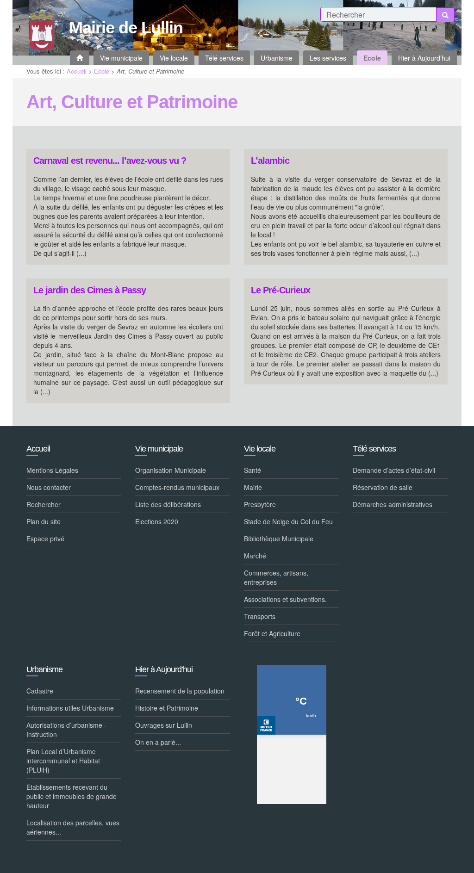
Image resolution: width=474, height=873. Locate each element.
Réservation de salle (382, 487)
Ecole (101, 71)
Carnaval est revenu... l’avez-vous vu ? (109, 161)
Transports (259, 616)
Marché (255, 555)
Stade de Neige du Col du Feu (288, 521)
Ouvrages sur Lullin (163, 725)
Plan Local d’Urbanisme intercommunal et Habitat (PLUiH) (63, 760)
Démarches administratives (392, 504)
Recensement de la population (180, 690)
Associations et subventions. (285, 599)
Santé (252, 470)
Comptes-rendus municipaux (177, 487)
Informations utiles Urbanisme (70, 707)
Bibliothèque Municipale (278, 538)
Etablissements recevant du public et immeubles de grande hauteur (71, 796)
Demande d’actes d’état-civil (394, 470)
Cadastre (39, 690)
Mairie (253, 487)
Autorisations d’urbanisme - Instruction (66, 729)
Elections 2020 (156, 521)
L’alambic (270, 161)
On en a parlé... (158, 742)
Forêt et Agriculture (272, 633)
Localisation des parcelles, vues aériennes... (72, 827)
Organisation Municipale (170, 470)
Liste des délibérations (168, 504)
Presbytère (260, 504)
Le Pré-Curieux (280, 290)
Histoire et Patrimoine (166, 707)
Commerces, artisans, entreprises (276, 577)
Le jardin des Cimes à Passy (89, 290)
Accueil (77, 71)
